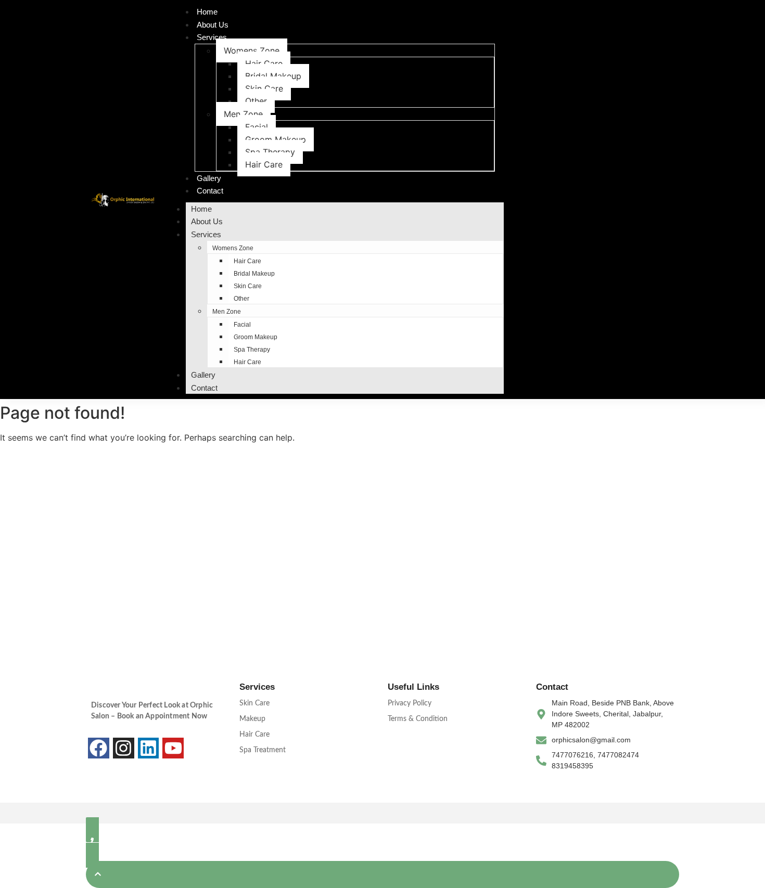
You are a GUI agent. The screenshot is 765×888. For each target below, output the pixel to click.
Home (207, 11)
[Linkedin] (148, 748)
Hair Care (264, 63)
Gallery (209, 178)
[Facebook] (98, 748)
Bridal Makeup (273, 76)
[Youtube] (173, 748)
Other (256, 101)
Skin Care (264, 88)
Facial (256, 127)
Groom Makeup (275, 139)
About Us (212, 24)
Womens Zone (251, 50)
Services (212, 37)
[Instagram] (123, 748)
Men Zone (243, 114)
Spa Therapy (270, 152)
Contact (210, 190)
